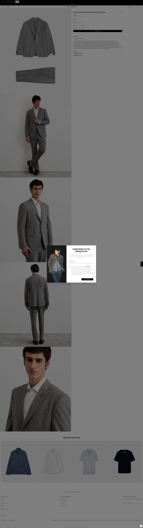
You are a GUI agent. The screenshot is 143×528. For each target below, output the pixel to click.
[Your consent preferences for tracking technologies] (141, 526)
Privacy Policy (88, 266)
